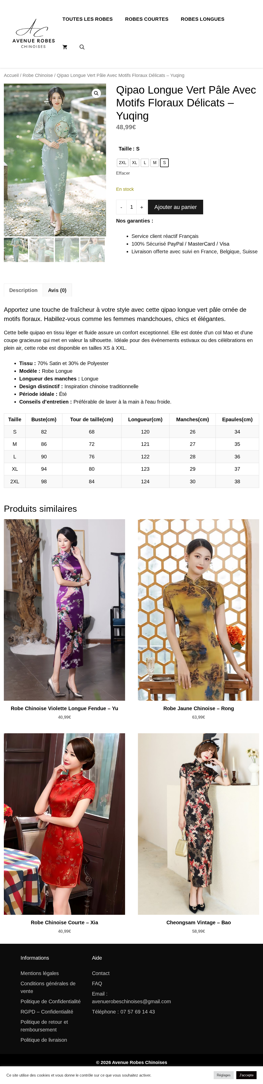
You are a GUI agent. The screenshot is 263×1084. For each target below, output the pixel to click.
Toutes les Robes (87, 19)
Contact (101, 973)
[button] (82, 47)
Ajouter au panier (175, 207)
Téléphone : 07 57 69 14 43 (123, 1012)
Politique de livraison (44, 1040)
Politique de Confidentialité (51, 1001)
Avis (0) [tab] (57, 290)
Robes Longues (202, 19)
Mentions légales (40, 973)
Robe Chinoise (38, 75)
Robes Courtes (146, 19)
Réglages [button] (224, 1075)
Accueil (11, 75)
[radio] (122, 163)
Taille (125, 149)
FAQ (97, 983)
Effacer (123, 173)
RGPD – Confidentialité (47, 1012)
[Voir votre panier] (64, 47)
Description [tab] (23, 290)
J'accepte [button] (246, 1075)
